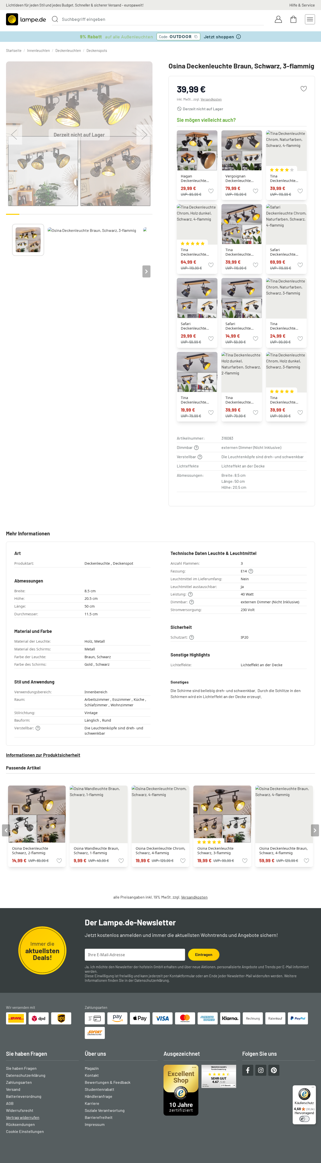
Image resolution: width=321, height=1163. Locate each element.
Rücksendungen (20, 1124)
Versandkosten (211, 99)
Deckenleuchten (68, 50)
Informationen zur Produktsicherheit (43, 755)
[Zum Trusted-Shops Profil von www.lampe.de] (200, 1090)
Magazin (92, 1068)
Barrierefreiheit (99, 1117)
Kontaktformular (182, 976)
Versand (13, 1089)
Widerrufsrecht (19, 1110)
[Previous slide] (12, 271)
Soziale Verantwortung (105, 1110)
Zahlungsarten (19, 1082)
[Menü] (313, 1088)
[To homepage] (26, 19)
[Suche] (55, 19)
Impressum (95, 1124)
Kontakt (92, 1075)
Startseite (14, 50)
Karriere (92, 1103)
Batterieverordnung (23, 1096)
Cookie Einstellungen (25, 1131)
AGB (10, 1103)
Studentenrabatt (99, 1089)
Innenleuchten (38, 50)
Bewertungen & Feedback (107, 1082)
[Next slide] (146, 271)
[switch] (304, 1119)
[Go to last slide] (6, 830)
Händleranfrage (98, 1096)
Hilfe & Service (302, 5)
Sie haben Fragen (21, 1068)
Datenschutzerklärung (151, 980)
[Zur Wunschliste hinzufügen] (304, 89)
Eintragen (203, 954)
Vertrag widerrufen (22, 1117)
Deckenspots (97, 50)
